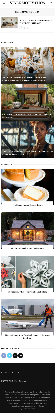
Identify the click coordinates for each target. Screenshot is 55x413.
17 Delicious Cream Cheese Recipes (27, 205)
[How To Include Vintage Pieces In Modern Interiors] (9, 22)
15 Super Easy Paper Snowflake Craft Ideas (27, 291)
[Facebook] (3, 355)
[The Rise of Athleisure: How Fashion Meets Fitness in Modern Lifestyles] (27, 139)
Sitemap (23, 381)
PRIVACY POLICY (9, 381)
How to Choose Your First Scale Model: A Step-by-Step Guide (27, 336)
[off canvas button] (4, 2)
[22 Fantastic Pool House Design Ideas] (27, 230)
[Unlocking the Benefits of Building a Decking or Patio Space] (27, 102)
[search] (51, 2)
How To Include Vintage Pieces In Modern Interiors (35, 21)
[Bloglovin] (20, 355)
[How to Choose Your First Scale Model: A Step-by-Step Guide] (27, 317)
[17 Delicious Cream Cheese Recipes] (27, 187)
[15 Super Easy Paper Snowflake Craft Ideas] (27, 273)
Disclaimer (16, 372)
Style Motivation (27, 2)
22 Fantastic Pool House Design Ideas (27, 248)
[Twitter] (9, 355)
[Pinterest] (15, 355)
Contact (5, 372)
